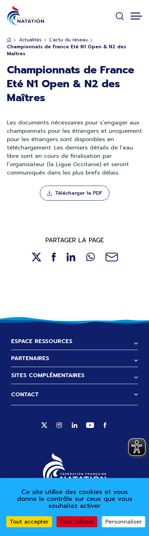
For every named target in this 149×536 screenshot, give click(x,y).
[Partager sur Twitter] (36, 257)
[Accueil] (25, 16)
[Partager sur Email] (111, 257)
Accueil (9, 40)
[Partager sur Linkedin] (71, 257)
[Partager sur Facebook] (53, 257)
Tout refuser (77, 522)
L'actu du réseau (69, 39)
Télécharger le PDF (78, 193)
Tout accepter (29, 522)
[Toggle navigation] (136, 16)
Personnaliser (123, 522)
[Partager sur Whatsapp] (90, 257)
